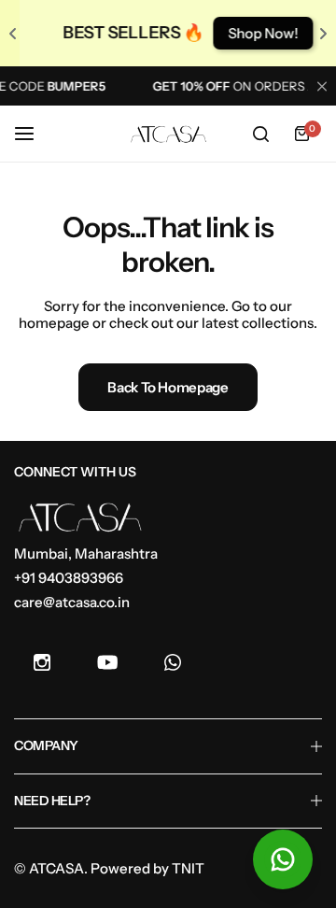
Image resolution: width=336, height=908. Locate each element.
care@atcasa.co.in (72, 602)
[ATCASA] (168, 134)
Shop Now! (256, 33)
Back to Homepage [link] (167, 387)
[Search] (260, 133)
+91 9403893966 (68, 578)
